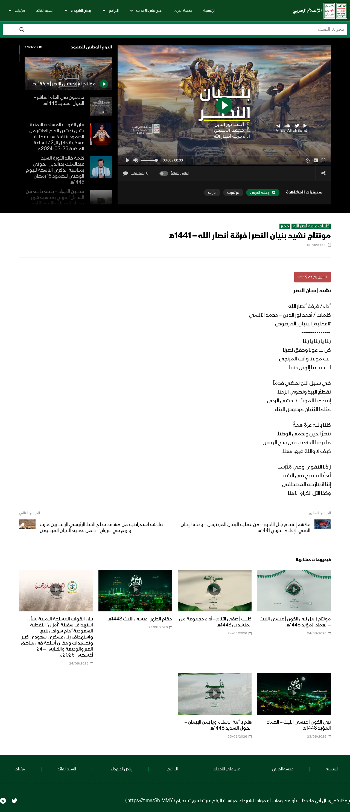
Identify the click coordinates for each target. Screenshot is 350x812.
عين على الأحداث (149, 11)
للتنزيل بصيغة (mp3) (312, 277)
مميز (285, 226)
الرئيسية (209, 11)
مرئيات (20, 11)
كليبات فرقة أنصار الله (311, 226)
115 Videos (35, 47)
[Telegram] (3, 801)
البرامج (114, 11)
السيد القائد (44, 11)
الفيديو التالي (29, 513)
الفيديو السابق (320, 513)
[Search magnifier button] (22, 29)
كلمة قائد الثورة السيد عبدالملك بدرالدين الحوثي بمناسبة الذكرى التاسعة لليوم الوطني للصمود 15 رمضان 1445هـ (55, 170)
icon (294, 589)
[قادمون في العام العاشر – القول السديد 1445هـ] (101, 106)
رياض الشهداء (81, 11)
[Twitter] (14, 801)
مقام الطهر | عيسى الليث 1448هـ (140, 619)
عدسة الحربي (182, 11)
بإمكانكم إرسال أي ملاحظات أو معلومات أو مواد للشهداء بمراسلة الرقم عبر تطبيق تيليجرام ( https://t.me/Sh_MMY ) (237, 800)
